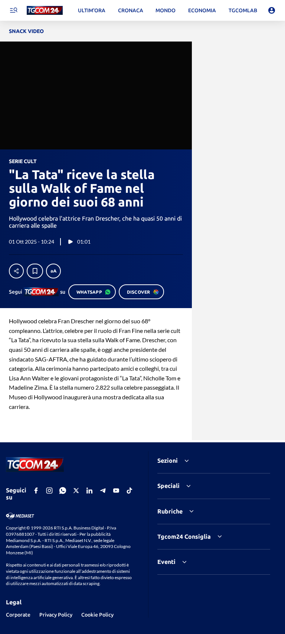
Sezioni (167, 460)
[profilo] (271, 10)
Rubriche (170, 511)
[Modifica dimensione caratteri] (53, 271)
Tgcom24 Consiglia (184, 536)
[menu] (13, 10)
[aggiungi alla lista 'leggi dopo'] (35, 271)
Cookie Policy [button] (97, 615)
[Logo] (45, 10)
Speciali (168, 485)
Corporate (18, 615)
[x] (76, 490)
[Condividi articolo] (16, 271)
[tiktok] (129, 490)
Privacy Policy (55, 615)
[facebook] (36, 490)
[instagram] (49, 490)
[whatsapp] (62, 490)
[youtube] (116, 490)
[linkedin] (89, 490)
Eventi (166, 561)
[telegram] (103, 490)
